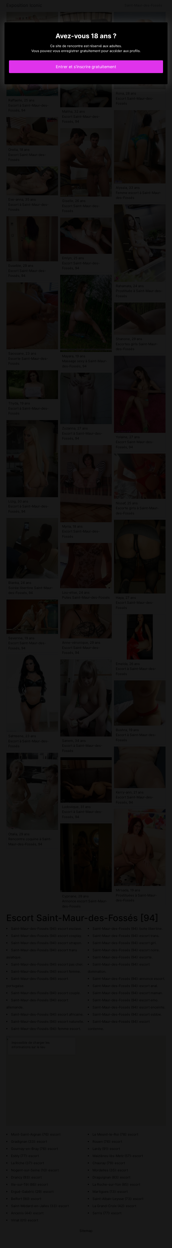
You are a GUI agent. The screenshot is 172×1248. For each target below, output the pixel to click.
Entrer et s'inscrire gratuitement (86, 66)
